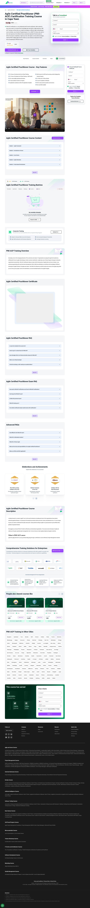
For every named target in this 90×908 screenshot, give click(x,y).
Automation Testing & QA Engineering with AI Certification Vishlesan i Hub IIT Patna (22, 804)
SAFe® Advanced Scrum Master (28, 755)
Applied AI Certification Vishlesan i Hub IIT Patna (40, 794)
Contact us (23, 731)
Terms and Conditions (38, 881)
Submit (64, 39)
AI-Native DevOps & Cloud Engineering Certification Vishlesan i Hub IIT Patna (21, 782)
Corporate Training (25, 733)
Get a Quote (20, 53)
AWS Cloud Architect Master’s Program (33, 784)
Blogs (39, 729)
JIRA (53, 753)
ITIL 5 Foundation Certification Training (13, 849)
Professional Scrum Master (34, 750)
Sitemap (73, 735)
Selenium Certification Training (22, 805)
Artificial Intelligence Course (52, 815)
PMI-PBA (67, 764)
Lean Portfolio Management (69, 752)
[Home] (5, 9)
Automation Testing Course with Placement (50, 804)
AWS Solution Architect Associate (68, 784)
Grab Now (56, 6)
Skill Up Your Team (56, 550)
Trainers (56, 731)
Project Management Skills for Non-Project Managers (33, 825)
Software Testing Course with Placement (68, 804)
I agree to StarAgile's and (65, 36)
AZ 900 (58, 784)
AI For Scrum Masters (58, 752)
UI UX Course (20, 858)
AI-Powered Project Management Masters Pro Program (60, 763)
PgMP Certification (51, 764)
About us (23, 729)
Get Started (33, 91)
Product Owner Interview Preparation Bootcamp (36, 774)
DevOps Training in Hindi (19, 784)
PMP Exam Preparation (24, 763)
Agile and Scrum (11, 9)
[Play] (34, 114)
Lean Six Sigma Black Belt (39, 874)
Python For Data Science (40, 815)
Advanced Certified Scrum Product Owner (30, 753)
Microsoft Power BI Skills (50, 825)
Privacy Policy (74, 731)
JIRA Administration (16, 753)
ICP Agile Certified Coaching (14, 755)
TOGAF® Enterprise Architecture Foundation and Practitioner (35, 849)
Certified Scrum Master (10, 750)
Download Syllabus (57, 138)
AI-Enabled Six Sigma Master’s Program (13, 874)
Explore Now (21, 617)
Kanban (56, 753)
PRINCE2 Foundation (34, 763)
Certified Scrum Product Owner (21, 750)
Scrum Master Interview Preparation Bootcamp (57, 774)
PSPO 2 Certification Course (45, 753)
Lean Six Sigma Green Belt (27, 874)
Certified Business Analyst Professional (38, 764)
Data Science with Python (73, 815)
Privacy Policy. (73, 36)
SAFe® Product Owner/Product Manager (68, 750)
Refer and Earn (9, 730)
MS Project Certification (52, 766)
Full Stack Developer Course (11, 858)
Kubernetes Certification (25, 786)
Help (74, 2)
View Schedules (31, 50)
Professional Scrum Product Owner (66, 753)
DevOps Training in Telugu (74, 782)
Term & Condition (74, 729)
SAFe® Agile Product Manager (32, 752)
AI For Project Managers (41, 766)
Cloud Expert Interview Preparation (49, 784)
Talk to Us (74, 91)
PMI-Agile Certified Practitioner (46, 752)
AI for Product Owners (51, 610)
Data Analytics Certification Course (17, 815)
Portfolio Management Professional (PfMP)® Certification (23, 766)
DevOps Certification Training (62, 782)
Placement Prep (49, 2)
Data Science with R (63, 815)
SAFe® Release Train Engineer (19, 752)
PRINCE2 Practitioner (43, 763)
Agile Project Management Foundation (13, 825)
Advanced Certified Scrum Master (16, 610)
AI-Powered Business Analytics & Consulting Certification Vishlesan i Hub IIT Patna (51, 813)
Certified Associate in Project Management (20, 764)
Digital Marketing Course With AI (12, 866)
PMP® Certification (9, 763)
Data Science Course (30, 815)
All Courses (23, 2)
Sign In (81, 2)
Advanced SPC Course (32, 610)
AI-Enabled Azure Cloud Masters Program (46, 782)
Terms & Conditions (65, 36)
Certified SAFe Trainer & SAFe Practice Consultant (15, 841)
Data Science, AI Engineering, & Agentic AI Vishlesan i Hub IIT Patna (19, 813)
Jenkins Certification (15, 786)
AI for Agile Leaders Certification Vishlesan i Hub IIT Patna (17, 794)
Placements (57, 729)
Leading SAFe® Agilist (46, 750)
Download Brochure (12, 50)
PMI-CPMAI (16, 763)
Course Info (40, 731)
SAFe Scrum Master (55, 750)
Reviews (23, 735)
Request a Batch (33, 219)
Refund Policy (74, 733)
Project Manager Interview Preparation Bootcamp (15, 774)
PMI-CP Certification (60, 764)
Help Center (57, 733)
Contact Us (55, 232)
